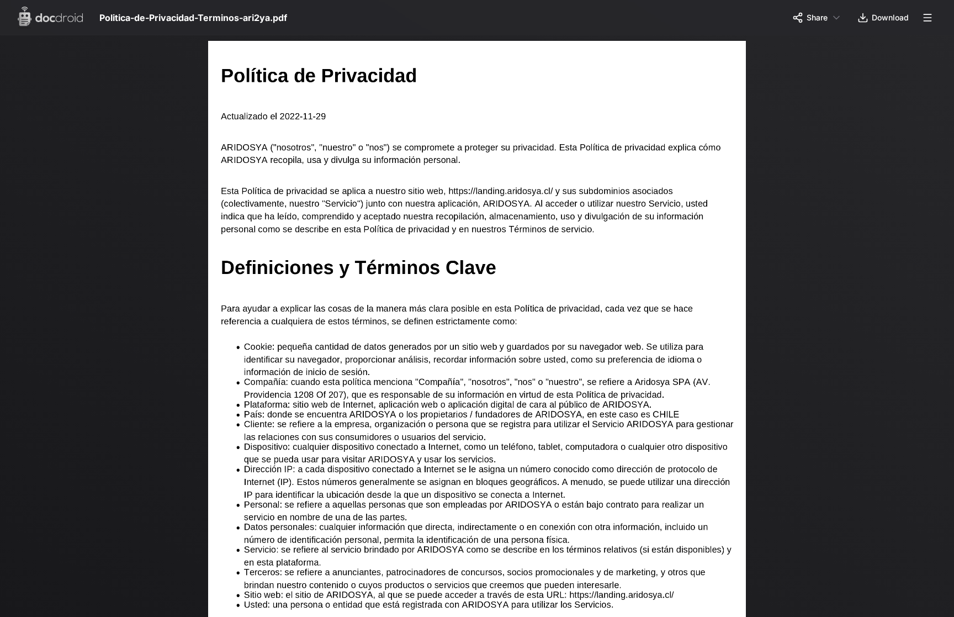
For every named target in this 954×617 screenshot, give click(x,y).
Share (817, 17)
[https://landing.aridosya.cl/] (517, 192)
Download (890, 17)
